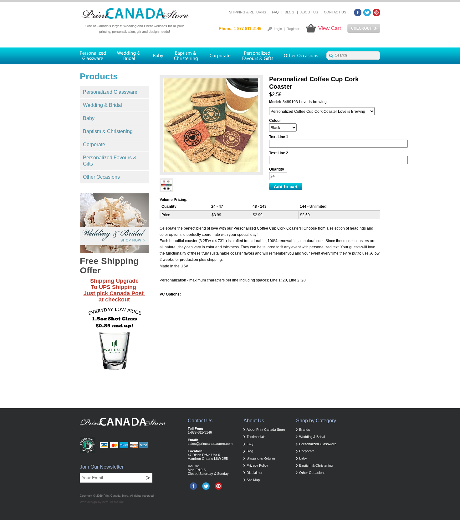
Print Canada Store (116, 495)
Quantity (276, 169)
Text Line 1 (278, 137)
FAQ (275, 12)
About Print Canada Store (266, 429)
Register (293, 29)
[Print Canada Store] (134, 14)
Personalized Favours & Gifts (109, 161)
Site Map (253, 480)
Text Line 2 (278, 153)
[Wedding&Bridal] (129, 56)
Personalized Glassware (110, 92)
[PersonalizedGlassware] (95, 56)
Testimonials (256, 437)
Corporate (94, 144)
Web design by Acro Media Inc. (102, 502)
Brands (304, 429)
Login (278, 29)
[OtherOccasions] (301, 56)
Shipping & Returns (247, 12)
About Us (309, 12)
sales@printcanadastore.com (210, 443)
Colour (275, 120)
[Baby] (157, 56)
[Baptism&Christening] (186, 56)
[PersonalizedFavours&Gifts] (258, 56)
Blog (289, 12)
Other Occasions (101, 177)
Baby (89, 118)
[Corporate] (220, 56)
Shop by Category (316, 420)
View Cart (329, 28)
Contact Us (335, 12)
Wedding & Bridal (102, 105)
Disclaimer (255, 473)
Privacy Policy (257, 465)
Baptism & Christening (108, 131)
